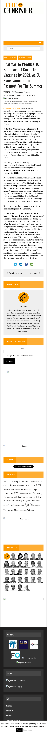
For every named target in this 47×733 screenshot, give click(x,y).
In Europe (13, 57)
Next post (33, 273)
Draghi (33, 486)
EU (19, 490)
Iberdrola (21, 497)
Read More (27, 730)
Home (6, 57)
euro (23, 489)
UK (15, 510)
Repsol (11, 505)
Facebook (22, 680)
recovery (5, 505)
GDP (30, 493)
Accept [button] (19, 730)
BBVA (33, 482)
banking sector (18, 481)
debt (21, 485)
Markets (9, 501)
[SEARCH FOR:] (23, 48)
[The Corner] (23, 8)
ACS (4, 482)
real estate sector (33, 501)
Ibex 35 (28, 497)
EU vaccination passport (21, 92)
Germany (38, 493)
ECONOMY (6, 490)
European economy (25, 57)
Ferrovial (21, 493)
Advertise (9, 715)
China (10, 485)
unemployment (21, 510)
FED (16, 493)
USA (32, 510)
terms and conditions (24, 356)
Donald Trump (27, 486)
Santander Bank (19, 505)
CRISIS (16, 486)
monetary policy (19, 500)
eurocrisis (28, 490)
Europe (34, 489)
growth (14, 497)
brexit (37, 482)
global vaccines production (13, 95)
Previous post (15, 273)
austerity (8, 482)
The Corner (16, 108)
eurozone (8, 493)
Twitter (20, 686)
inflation (38, 497)
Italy (5, 501)
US (29, 510)
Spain (28, 505)
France (26, 493)
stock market (36, 505)
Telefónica (8, 510)
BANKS (27, 481)
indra (31, 497)
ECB (38, 485)
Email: (23, 348)
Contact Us (9, 710)
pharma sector (31, 95)
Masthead (9, 706)
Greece (7, 496)
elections (14, 489)
